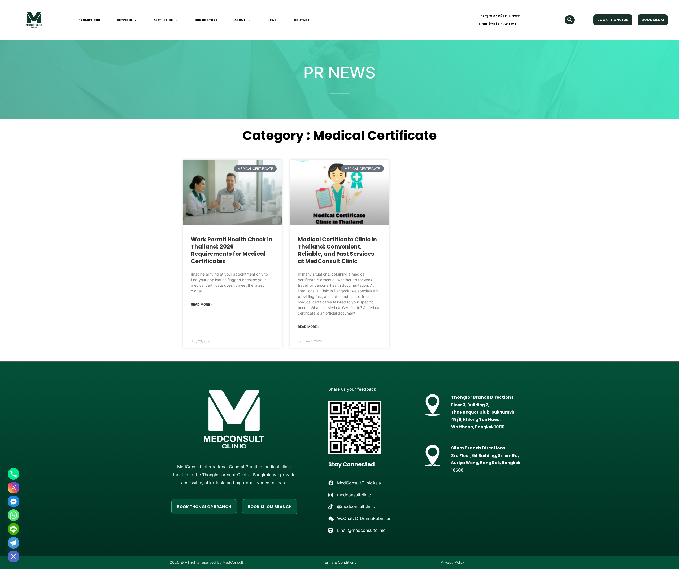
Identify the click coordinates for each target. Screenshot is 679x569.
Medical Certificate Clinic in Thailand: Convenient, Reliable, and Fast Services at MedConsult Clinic (337, 250)
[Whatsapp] (13, 515)
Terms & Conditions (339, 562)
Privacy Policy (453, 562)
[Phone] (13, 474)
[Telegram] (13, 543)
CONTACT (302, 20)
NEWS (271, 20)
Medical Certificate (375, 135)
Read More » (202, 304)
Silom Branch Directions (478, 448)
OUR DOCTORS (205, 20)
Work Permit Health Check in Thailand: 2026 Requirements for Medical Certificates (231, 250)
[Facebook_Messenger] (13, 501)
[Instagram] (13, 487)
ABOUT (240, 20)
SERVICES (124, 20)
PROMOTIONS (89, 20)
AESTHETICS (163, 20)
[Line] (13, 529)
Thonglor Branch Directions (482, 397)
